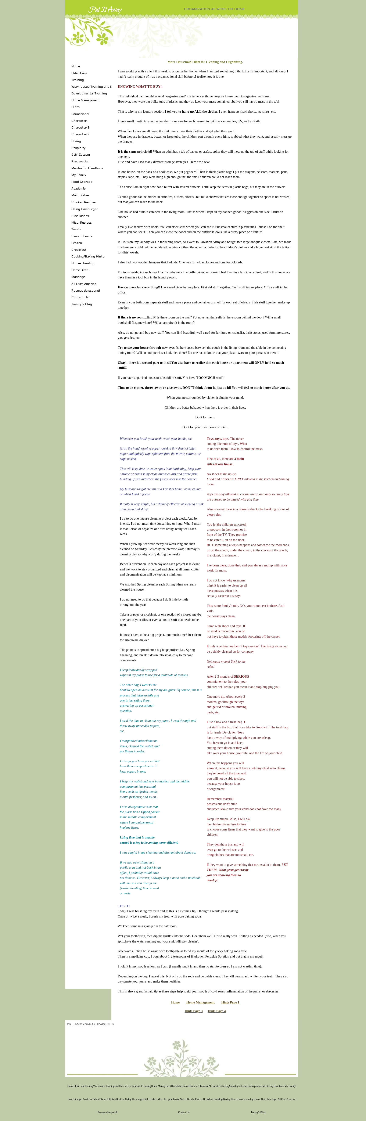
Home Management (85, 100)
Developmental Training (89, 93)
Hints (75, 107)
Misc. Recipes (81, 223)
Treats (76, 229)
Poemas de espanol (85, 291)
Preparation (80, 161)
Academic (78, 189)
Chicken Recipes (83, 202)
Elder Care (79, 73)
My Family (78, 175)
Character (79, 121)
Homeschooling (82, 263)
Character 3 (80, 134)
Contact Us (80, 297)
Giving (76, 141)
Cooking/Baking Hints (87, 257)
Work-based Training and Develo (95, 87)
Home (75, 66)
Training (77, 80)
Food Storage (81, 182)
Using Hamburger (84, 209)
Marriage (78, 277)
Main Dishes (80, 195)
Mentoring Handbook (87, 168)
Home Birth (80, 270)
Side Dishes (80, 216)
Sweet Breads (81, 236)
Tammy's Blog (81, 304)
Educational (80, 114)
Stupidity (78, 148)
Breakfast (78, 250)
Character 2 (80, 128)
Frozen (76, 243)
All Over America (83, 284)
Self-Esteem (80, 155)
